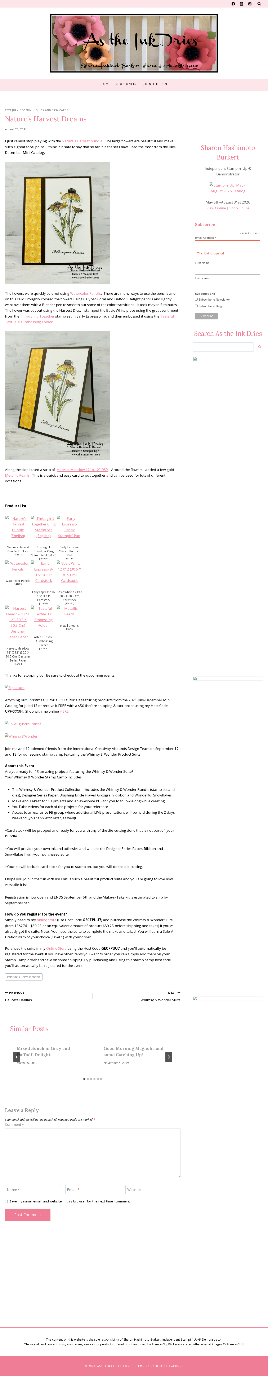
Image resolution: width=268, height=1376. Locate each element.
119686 (44, 603)
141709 (18, 584)
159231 (69, 603)
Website (134, 1189)
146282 (69, 629)
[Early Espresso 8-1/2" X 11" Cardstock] (43, 571)
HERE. (65, 711)
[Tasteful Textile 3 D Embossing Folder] (43, 617)
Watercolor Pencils (85, 293)
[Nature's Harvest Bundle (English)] (18, 527)
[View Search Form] (259, 4)
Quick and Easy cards (52, 110)
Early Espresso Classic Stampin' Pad (69, 551)
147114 (69, 558)
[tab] (84, 1079)
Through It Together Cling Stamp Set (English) (43, 551)
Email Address (205, 238)
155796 (44, 558)
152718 (44, 648)
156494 (18, 663)
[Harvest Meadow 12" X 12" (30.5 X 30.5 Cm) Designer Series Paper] (18, 623)
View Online (216, 208)
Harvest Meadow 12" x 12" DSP (82, 469)
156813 (18, 554)
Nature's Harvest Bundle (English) (18, 549)
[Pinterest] (249, 3)
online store (46, 919)
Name (13, 1189)
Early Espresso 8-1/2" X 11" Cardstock (43, 596)
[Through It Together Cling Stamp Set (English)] (43, 527)
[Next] (168, 1057)
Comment (14, 1124)
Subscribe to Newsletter (214, 299)
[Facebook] (233, 3)
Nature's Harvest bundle (82, 141)
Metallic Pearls (17, 475)
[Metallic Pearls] (69, 611)
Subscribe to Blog (210, 306)
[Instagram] (241, 3)
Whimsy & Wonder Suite (160, 996)
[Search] (259, 346)
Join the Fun (156, 84)
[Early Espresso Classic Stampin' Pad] (69, 527)
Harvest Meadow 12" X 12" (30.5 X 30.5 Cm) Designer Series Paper (18, 654)
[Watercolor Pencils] (18, 566)
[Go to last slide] (16, 1057)
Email (73, 1189)
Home (106, 84)
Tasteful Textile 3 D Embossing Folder (43, 641)
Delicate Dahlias (18, 996)
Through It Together (37, 316)
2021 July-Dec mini (18, 110)
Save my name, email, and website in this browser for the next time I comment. (70, 1201)
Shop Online (127, 84)
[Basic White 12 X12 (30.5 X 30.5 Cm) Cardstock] (69, 571)
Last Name (202, 278)
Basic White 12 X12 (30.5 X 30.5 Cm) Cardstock (69, 596)
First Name (202, 263)
